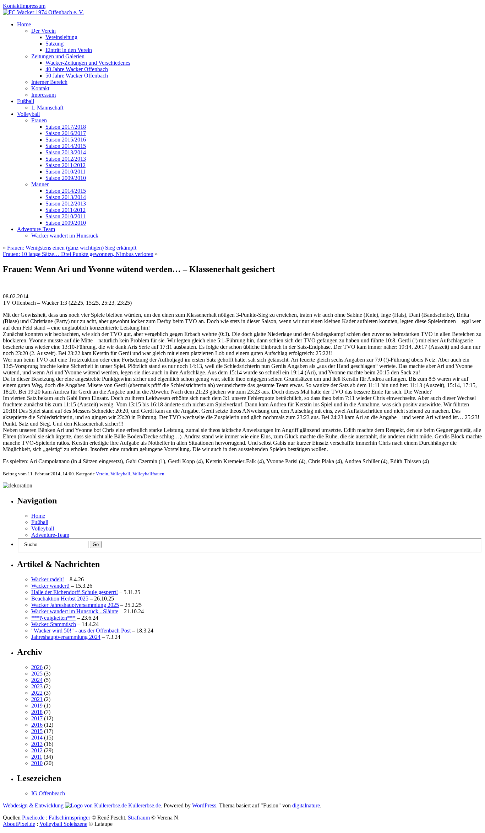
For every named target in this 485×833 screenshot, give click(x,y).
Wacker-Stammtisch (53, 624)
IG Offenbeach (48, 793)
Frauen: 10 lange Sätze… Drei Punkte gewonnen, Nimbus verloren (78, 254)
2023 (37, 686)
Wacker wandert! (50, 586)
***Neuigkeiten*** (53, 618)
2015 (37, 731)
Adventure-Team (50, 535)
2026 (37, 667)
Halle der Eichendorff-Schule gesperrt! (74, 592)
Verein (102, 473)
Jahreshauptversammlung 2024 (65, 637)
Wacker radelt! (47, 579)
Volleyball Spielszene (63, 824)
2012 (37, 750)
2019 (37, 706)
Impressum (33, 6)
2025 (37, 674)
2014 (37, 738)
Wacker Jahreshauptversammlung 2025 (75, 605)
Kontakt (12, 6)
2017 (37, 718)
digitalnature (306, 805)
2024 (37, 680)
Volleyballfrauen (148, 473)
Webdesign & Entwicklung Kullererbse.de (82, 805)
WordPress (204, 805)
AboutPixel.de (19, 824)
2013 (37, 744)
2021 (37, 699)
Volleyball (120, 473)
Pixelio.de (33, 818)
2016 (37, 725)
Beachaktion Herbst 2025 (59, 599)
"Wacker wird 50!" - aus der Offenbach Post (81, 631)
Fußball (39, 522)
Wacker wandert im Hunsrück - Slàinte (74, 611)
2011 (36, 757)
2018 (37, 712)
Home (38, 516)
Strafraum (139, 818)
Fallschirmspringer (69, 818)
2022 (37, 693)
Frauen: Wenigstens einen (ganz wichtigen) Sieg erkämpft (71, 248)
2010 (37, 763)
